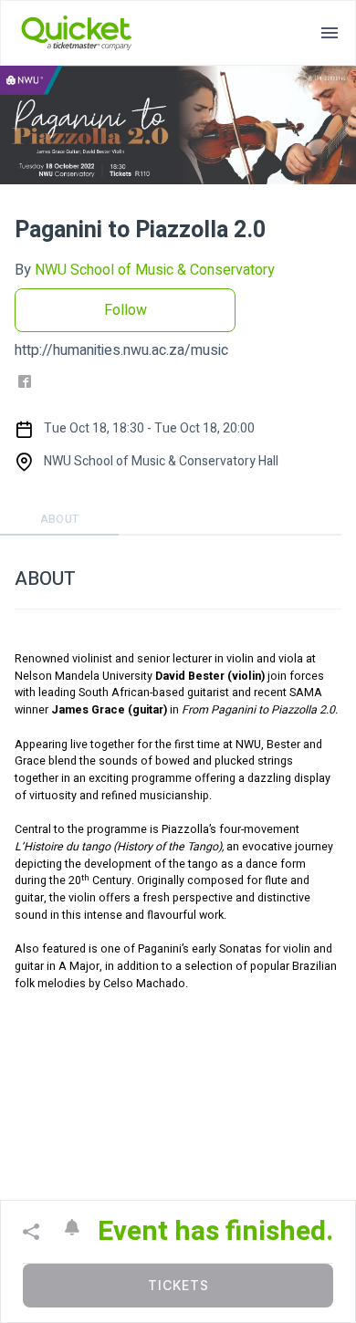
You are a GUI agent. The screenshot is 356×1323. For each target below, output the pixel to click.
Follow (125, 310)
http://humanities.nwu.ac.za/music (121, 350)
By (145, 270)
